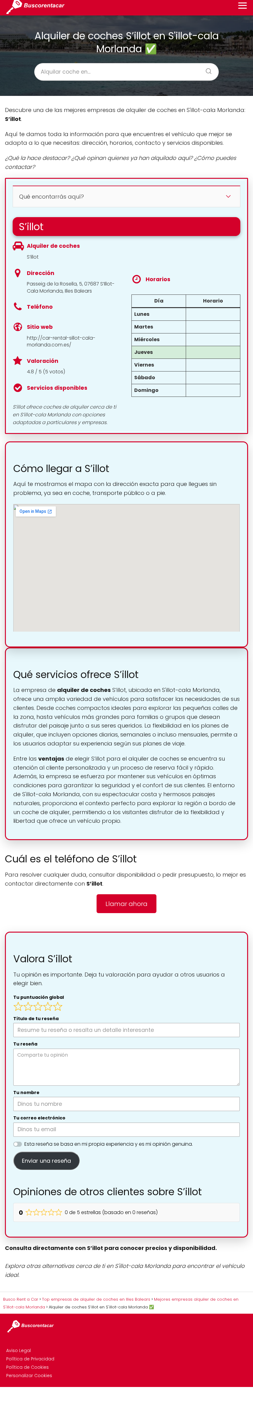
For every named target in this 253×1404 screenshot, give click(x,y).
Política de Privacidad (30, 1359)
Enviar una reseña (46, 1161)
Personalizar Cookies (29, 1375)
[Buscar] (206, 69)
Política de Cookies (27, 1367)
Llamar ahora (126, 904)
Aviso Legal (18, 1350)
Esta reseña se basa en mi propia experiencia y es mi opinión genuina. (108, 1144)
